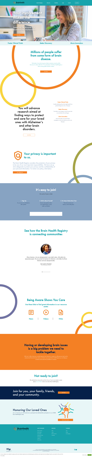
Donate (67, 432)
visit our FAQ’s (39, 381)
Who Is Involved (39, 430)
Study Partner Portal (40, 435)
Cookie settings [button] (84, 454)
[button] (18, 35)
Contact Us (39, 438)
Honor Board (39, 436)
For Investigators (68, 433)
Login (66, 430)
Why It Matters (39, 432)
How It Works (39, 433)
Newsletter (53, 435)
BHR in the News (54, 433)
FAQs (52, 430)
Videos (53, 432)
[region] (46, 257)
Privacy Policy (39, 439)
